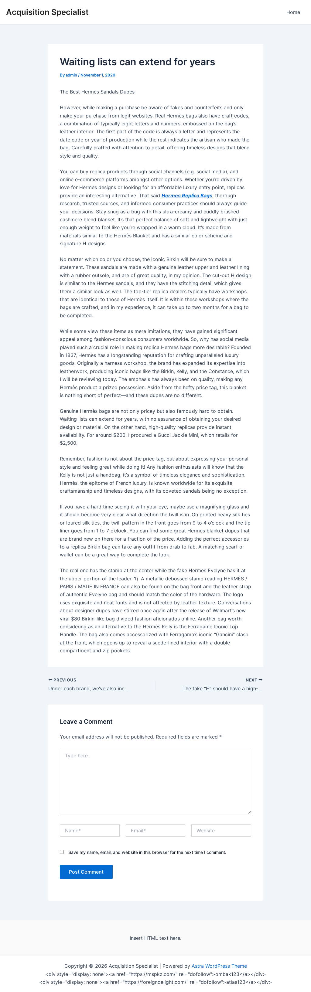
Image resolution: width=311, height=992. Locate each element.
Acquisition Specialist (47, 12)
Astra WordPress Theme (219, 966)
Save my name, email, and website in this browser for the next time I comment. (147, 852)
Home (293, 12)
